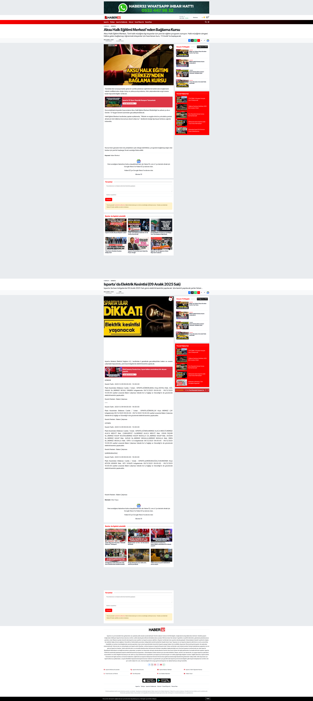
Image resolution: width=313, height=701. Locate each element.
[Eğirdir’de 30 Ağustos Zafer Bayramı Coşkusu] (161, 243)
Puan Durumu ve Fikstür (112, 673)
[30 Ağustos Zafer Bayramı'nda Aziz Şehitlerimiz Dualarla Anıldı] (116, 555)
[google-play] (164, 680)
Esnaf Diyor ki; (139, 22)
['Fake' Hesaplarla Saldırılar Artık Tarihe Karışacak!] (138, 225)
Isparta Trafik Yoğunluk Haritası (194, 669)
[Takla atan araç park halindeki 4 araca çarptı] (161, 555)
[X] (152, 664)
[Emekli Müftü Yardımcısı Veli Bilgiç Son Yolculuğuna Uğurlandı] (161, 225)
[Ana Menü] (208, 22)
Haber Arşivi (189, 673)
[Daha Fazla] (198, 40)
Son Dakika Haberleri (164, 673)
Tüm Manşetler (136, 673)
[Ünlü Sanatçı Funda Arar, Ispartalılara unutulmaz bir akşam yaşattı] (161, 535)
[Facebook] (149, 664)
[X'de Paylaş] (192, 40)
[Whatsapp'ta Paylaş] (195, 40)
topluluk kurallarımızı (120, 205)
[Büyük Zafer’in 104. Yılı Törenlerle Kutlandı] (138, 535)
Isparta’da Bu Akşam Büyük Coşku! (115, 232)
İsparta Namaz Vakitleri (165, 669)
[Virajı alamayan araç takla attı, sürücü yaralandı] (138, 555)
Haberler (106, 26)
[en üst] (156, 7)
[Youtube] (161, 664)
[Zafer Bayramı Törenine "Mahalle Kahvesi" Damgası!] (116, 535)
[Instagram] (158, 664)
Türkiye (112, 22)
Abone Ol (138, 174)
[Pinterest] (155, 664)
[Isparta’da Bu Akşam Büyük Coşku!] (116, 225)
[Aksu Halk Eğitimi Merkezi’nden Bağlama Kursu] (139, 64)
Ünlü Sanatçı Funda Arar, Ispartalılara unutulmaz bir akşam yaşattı (161, 544)
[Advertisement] (138, 134)
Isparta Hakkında (121, 22)
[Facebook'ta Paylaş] (189, 40)
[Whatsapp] (164, 664)
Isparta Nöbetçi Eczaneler (113, 669)
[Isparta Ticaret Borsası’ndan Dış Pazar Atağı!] (138, 243)
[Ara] (206, 22)
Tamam (207, 698)
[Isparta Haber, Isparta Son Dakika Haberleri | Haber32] (112, 17)
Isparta (106, 22)
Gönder (108, 199)
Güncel (131, 22)
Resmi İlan (148, 22)
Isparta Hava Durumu (138, 669)
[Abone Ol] (207, 40)
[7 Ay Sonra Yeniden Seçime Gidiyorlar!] (116, 243)
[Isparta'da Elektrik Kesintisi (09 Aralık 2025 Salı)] (139, 316)
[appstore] (149, 680)
